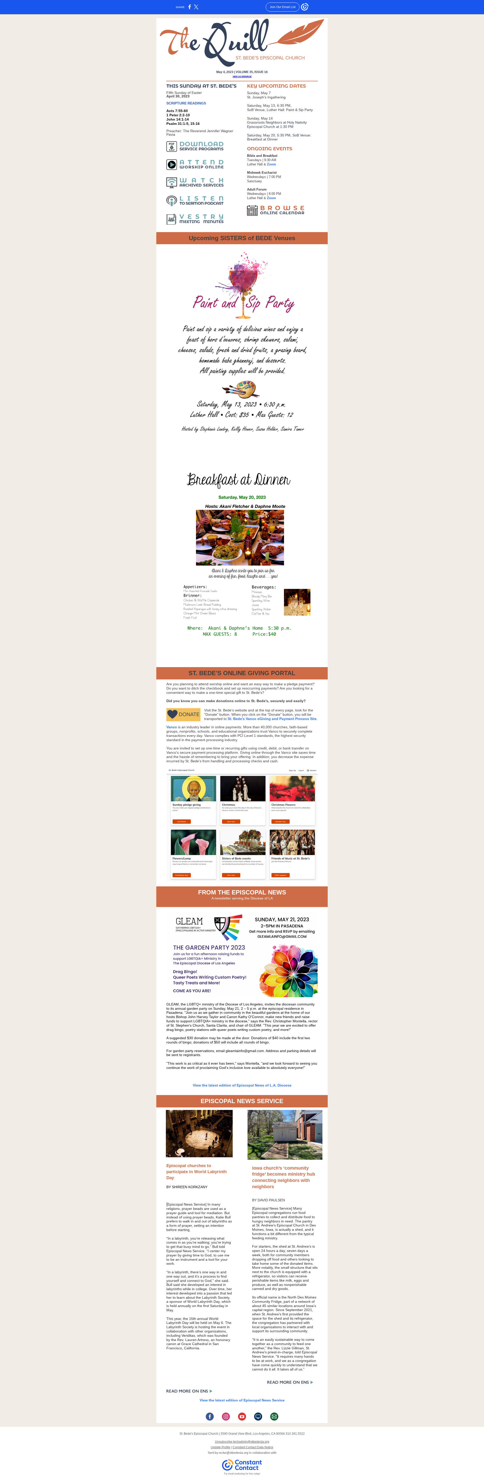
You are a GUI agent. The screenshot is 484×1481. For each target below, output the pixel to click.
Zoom (271, 164)
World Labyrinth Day (203, 1301)
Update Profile (220, 1447)
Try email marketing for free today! (242, 1473)
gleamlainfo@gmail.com (245, 1051)
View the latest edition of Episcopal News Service (242, 1400)
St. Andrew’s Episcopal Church (280, 1225)
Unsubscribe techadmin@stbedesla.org (242, 1441)
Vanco (171, 727)
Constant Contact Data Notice (253, 1447)
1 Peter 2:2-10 (178, 115)
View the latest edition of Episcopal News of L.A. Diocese (242, 1085)
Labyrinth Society (215, 1297)
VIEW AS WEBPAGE (242, 77)
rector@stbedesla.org (233, 1453)
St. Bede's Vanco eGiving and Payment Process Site (272, 719)
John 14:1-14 (177, 119)
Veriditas (188, 1335)
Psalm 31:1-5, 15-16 (183, 124)
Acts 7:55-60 (177, 111)
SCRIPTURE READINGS (186, 103)
